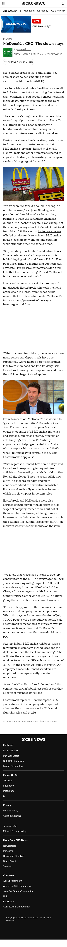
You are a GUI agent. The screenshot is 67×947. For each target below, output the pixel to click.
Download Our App (13, 856)
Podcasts (8, 851)
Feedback (8, 901)
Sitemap (7, 866)
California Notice (12, 816)
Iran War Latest (11, 756)
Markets (7, 39)
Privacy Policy (10, 810)
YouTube (7, 780)
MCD (39, 81)
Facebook (8, 785)
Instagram (8, 791)
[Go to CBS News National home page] (33, 3)
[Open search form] (63, 3)
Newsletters (9, 846)
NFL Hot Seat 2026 (13, 761)
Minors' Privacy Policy (14, 831)
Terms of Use (10, 826)
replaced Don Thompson (35, 700)
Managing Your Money (36, 10)
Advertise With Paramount (17, 886)
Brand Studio (10, 861)
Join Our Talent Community (18, 891)
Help (5, 896)
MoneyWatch (9, 10)
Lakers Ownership (13, 766)
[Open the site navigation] (12, 3)
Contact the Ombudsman (16, 906)
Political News (10, 750)
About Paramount (12, 881)
